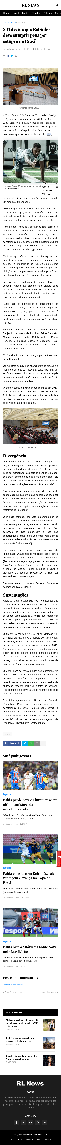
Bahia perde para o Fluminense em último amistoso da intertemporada (30, 804)
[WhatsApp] (31, 743)
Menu (4, 5)
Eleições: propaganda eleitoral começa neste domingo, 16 (20, 1039)
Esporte (21, 22)
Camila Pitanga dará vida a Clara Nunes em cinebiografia (22, 1057)
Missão (29, 1139)
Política (48, 12)
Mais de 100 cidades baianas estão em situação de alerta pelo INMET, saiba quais (22, 1023)
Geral (21, 1139)
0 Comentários (42, 49)
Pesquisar (57, 5)
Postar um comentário (13, 985)
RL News (30, 5)
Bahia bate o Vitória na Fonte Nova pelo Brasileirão (29, 949)
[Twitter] (12, 55)
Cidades (35, 12)
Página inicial (9, 22)
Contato (47, 1139)
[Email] (16, 55)
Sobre (38, 1139)
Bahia (25, 12)
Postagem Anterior (13, 992)
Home (6, 12)
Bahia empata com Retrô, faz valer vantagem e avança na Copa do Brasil (29, 878)
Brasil (16, 12)
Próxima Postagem (48, 992)
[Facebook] (8, 55)
